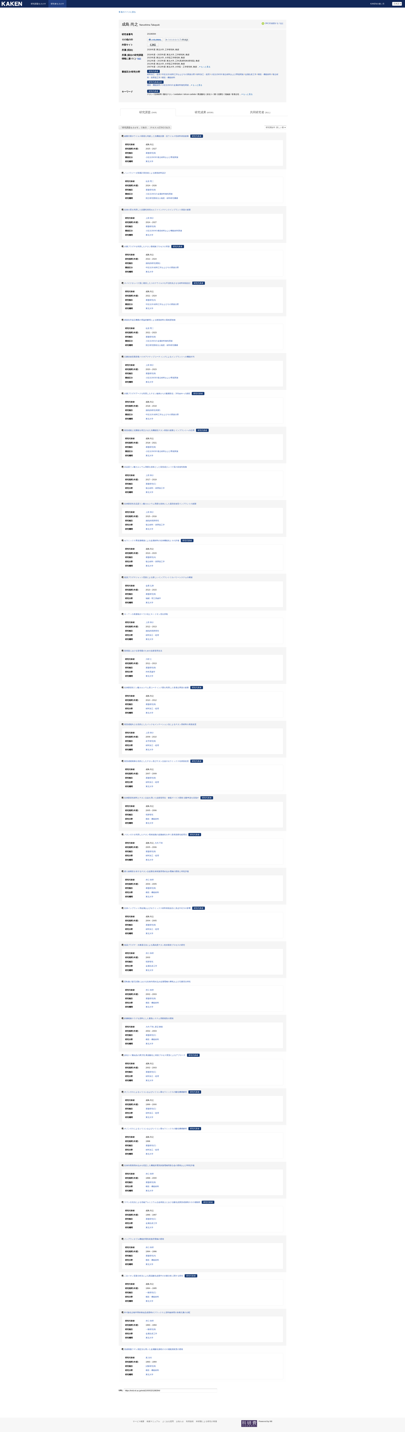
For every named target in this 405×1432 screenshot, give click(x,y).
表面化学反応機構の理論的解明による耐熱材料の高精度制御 (149, 320)
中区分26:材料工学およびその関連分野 (178, 74)
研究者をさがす (57, 4)
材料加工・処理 (153, 74)
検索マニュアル (153, 1421)
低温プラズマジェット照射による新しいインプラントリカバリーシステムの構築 (158, 577)
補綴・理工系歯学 (153, 598)
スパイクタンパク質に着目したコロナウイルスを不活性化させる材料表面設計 (157, 283)
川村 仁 (149, 659)
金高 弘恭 (150, 586)
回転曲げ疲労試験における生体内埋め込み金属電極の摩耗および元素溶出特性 (157, 982)
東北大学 (149, 161)
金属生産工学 (250, 74)
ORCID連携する (272, 23)
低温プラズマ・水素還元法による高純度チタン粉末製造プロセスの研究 (154, 945)
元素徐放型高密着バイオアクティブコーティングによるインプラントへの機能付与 (159, 357)
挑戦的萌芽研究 (152, 521)
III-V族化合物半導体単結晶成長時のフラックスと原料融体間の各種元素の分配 (157, 1312)
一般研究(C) (151, 1292)
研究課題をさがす (38, 4)
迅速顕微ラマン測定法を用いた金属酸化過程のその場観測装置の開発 (153, 1349)
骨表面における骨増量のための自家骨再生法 (143, 651)
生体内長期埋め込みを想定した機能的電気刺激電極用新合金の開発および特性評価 (159, 1165)
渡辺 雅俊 (159, 1027)
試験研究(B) (151, 1366)
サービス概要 (138, 1421)
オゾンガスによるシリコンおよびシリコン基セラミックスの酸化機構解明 (155, 1092)
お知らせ (180, 1421)
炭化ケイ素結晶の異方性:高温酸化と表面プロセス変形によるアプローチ (154, 1055)
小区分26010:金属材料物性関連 (175, 85)
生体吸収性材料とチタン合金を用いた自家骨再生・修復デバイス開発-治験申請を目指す (161, 798)
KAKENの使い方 (377, 4)
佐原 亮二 (150, 181)
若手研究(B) (151, 741)
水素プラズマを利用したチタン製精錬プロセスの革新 (147, 246)
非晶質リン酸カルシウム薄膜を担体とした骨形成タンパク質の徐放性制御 (155, 467)
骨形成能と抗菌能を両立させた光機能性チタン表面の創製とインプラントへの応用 (159, 430)
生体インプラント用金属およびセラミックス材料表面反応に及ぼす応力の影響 (157, 908)
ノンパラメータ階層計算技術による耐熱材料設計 (145, 173)
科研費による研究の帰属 (206, 1421)
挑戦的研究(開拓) (153, 263)
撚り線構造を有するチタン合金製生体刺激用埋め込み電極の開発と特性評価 (156, 871)
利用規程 (190, 1421)
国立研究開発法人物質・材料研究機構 (162, 198)
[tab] (148, 112)
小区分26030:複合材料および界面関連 (227, 74)
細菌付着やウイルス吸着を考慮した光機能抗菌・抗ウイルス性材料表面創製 (156, 136)
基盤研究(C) (151, 484)
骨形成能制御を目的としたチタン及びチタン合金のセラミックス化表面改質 (156, 761)
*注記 (281, 23)
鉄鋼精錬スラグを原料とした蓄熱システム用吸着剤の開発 (149, 1018)
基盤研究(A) (151, 300)
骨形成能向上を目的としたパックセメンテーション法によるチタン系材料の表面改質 (160, 724)
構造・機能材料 (264, 74)
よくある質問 (168, 1421)
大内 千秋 (159, 843)
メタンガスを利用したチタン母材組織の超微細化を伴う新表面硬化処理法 (155, 834)
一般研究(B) (151, 1329)
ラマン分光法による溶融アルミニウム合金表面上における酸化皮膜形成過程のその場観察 (162, 1202)
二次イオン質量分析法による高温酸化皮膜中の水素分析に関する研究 (153, 1276)
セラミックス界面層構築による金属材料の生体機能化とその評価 (151, 540)
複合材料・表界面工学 (155, 488)
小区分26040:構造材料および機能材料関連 (164, 231)
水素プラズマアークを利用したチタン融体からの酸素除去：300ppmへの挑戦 (157, 393)
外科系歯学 (150, 672)
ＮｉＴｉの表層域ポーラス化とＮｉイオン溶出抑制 (146, 614)
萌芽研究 (149, 815)
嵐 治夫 (149, 1358)
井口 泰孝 (150, 880)
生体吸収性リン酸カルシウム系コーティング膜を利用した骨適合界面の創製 (156, 687)
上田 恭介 (150, 218)
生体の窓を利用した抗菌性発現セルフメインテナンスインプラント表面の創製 (157, 210)
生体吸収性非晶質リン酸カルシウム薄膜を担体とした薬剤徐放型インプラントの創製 (160, 504)
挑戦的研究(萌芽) (153, 410)
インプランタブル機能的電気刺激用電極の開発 (144, 1239)
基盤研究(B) (151, 153)
